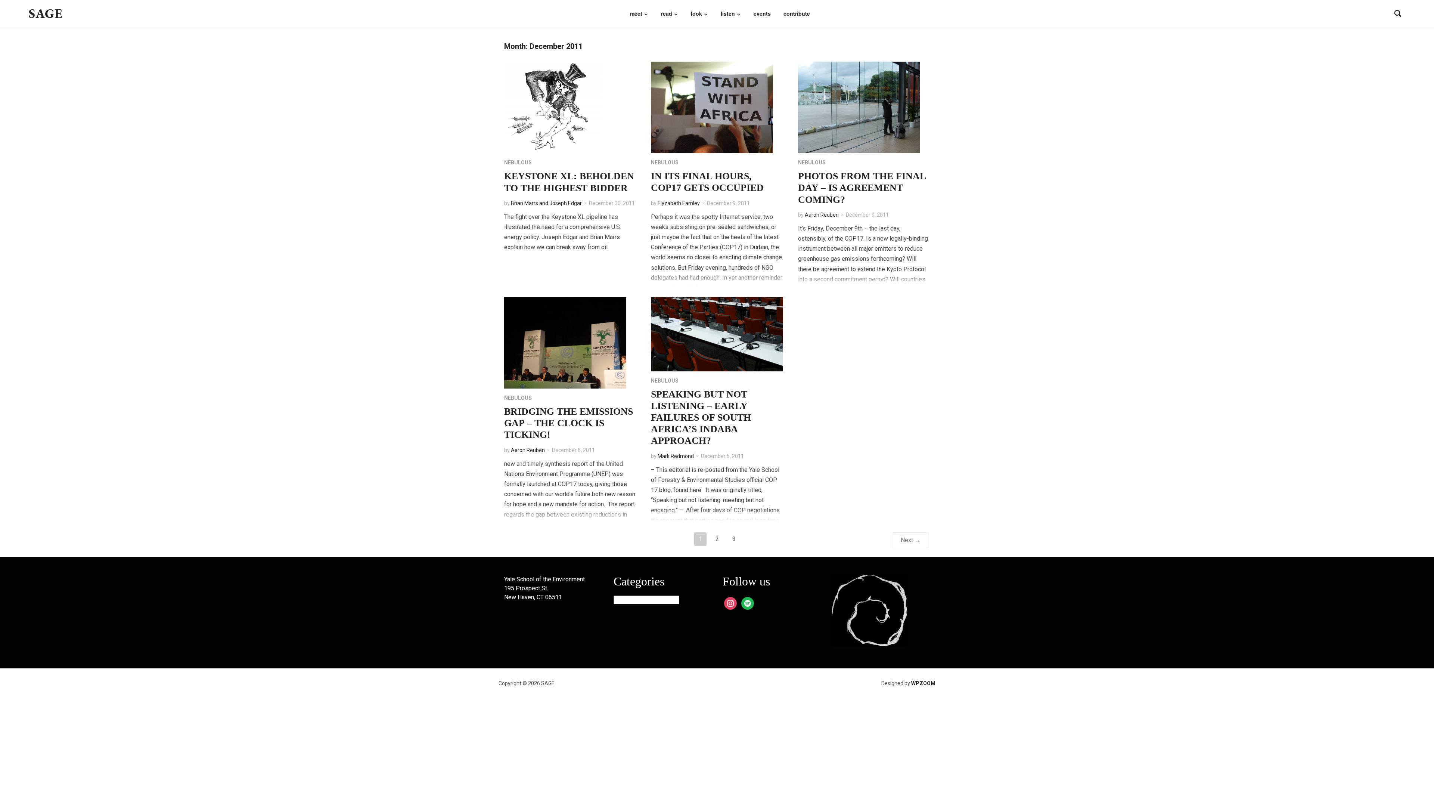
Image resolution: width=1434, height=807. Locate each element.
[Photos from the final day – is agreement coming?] (859, 107)
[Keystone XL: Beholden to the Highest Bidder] (553, 107)
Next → (911, 540)
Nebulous (518, 163)
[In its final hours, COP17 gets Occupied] (712, 107)
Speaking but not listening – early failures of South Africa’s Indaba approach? (701, 417)
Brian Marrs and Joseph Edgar (546, 203)
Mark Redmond (676, 456)
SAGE (46, 13)
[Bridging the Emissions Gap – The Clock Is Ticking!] (565, 342)
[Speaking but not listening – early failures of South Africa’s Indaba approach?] (717, 333)
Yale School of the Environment (544, 579)
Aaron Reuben (822, 215)
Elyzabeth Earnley (679, 203)
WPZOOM (923, 683)
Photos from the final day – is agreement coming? (862, 188)
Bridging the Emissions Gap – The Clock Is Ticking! (568, 423)
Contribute (796, 13)
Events (762, 13)
